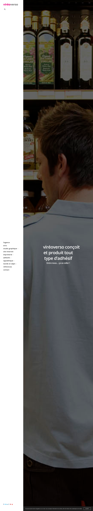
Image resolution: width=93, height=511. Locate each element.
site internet (8, 251)
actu (5, 245)
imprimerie (7, 254)
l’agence (6, 242)
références (7, 267)
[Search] (4, 9)
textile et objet (9, 264)
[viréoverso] (10, 4)
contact (6, 270)
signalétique (8, 261)
